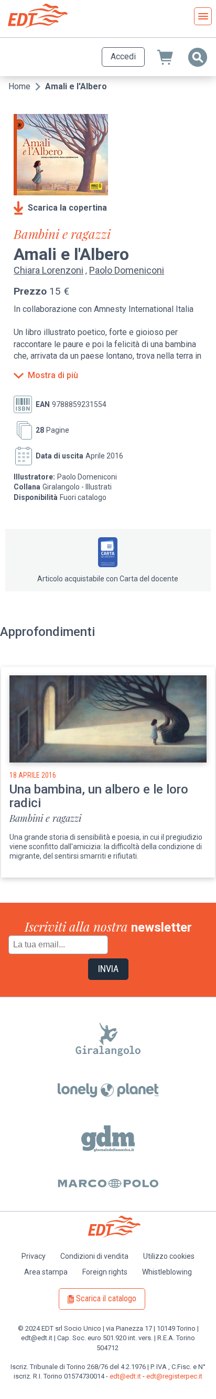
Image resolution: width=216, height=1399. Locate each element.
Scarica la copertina (67, 208)
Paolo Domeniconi (126, 270)
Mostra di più (53, 375)
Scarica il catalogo (106, 1298)
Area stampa (46, 1272)
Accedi (123, 56)
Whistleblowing (167, 1272)
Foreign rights (104, 1272)
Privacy (33, 1256)
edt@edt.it (125, 1376)
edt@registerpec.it (174, 1376)
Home (19, 86)
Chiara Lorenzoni (48, 270)
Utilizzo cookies (169, 1256)
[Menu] (203, 16)
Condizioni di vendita (94, 1256)
